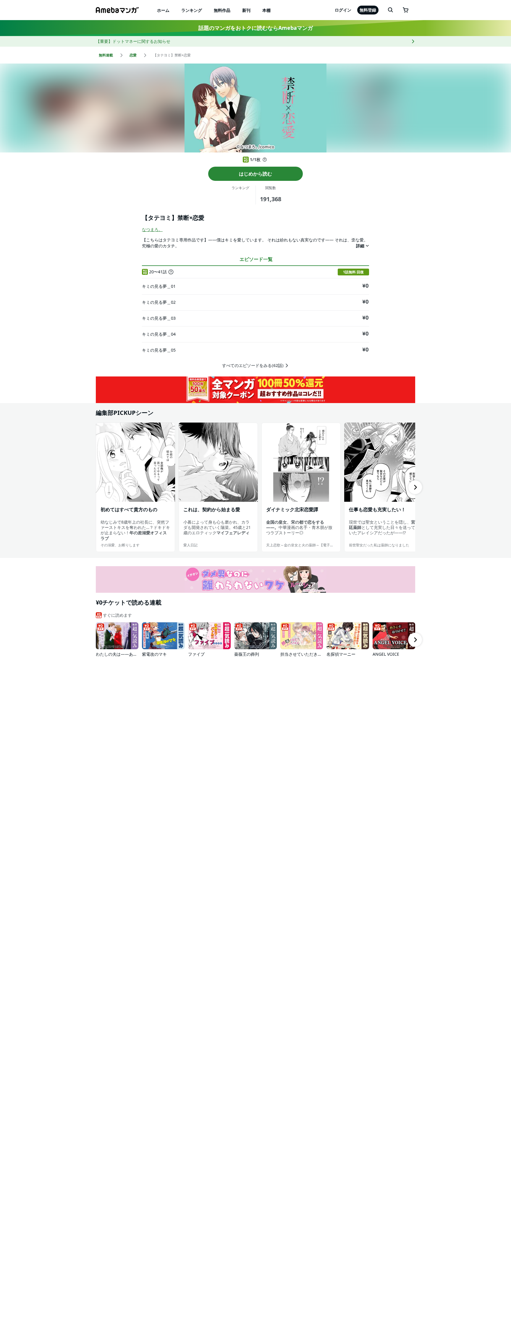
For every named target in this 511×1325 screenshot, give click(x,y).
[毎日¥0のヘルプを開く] (264, 159)
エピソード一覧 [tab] (256, 259)
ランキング (191, 10)
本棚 (266, 10)
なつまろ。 (152, 229)
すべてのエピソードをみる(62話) (253, 365)
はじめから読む (255, 174)
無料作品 (222, 10)
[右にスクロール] (415, 487)
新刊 (246, 10)
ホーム (163, 10)
